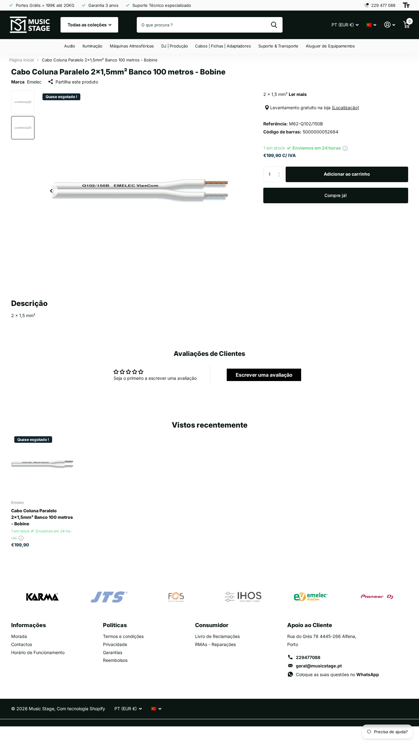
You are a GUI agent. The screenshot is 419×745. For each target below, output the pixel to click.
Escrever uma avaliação (264, 375)
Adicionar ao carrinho (347, 174)
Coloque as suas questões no (337, 674)
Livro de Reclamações (217, 636)
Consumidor (211, 625)
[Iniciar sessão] (389, 25)
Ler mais (298, 94)
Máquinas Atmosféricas (132, 45)
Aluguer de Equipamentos (330, 45)
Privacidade (115, 644)
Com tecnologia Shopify (81, 708)
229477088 (308, 657)
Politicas (115, 625)
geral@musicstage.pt (319, 665)
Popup (345, 147)
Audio (69, 45)
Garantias (112, 652)
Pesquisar (274, 25)
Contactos (21, 644)
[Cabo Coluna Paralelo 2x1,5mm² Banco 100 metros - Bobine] (42, 464)
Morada (19, 636)
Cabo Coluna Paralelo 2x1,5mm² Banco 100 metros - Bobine (42, 517)
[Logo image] (42, 597)
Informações (28, 625)
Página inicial (21, 59)
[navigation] (51, 190)
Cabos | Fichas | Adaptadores (223, 45)
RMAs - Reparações (215, 644)
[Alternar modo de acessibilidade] (406, 5)
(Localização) (345, 107)
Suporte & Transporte (278, 45)
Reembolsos (115, 660)
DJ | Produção (174, 45)
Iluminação (92, 45)
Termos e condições (123, 636)
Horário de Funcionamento (38, 652)
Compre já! (335, 195)
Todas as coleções (88, 24)
